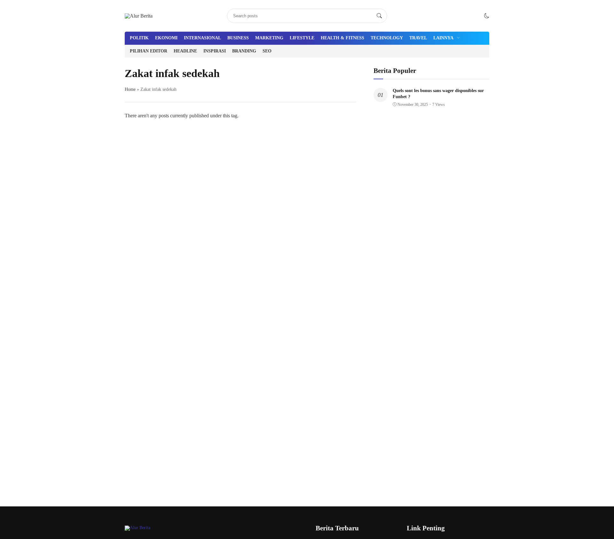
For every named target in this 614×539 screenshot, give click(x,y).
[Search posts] (379, 16)
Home (130, 89)
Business (238, 37)
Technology (387, 37)
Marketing (269, 37)
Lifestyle (302, 37)
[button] (486, 16)
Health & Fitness (342, 37)
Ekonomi (166, 37)
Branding (244, 51)
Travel (418, 37)
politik (139, 37)
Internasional (202, 37)
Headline (185, 51)
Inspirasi (214, 51)
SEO (267, 51)
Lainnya (443, 37)
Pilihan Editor (148, 51)
